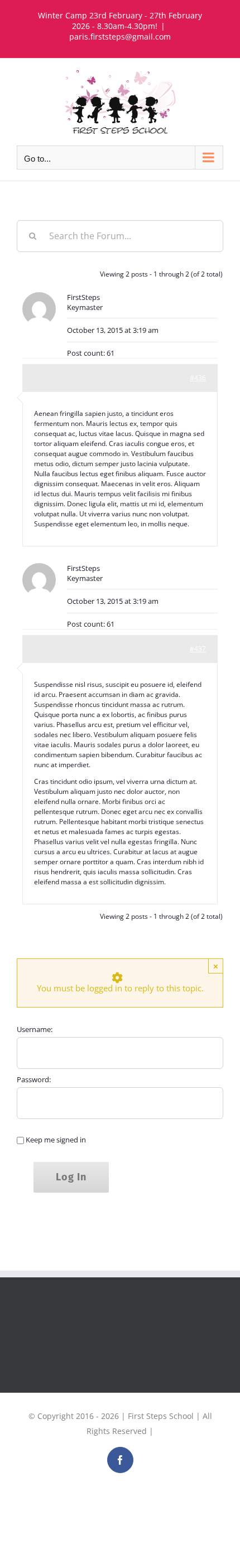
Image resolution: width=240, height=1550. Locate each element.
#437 (198, 648)
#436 (198, 377)
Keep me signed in (56, 1140)
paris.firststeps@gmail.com (120, 36)
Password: (34, 1079)
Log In (71, 1177)
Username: (34, 1029)
